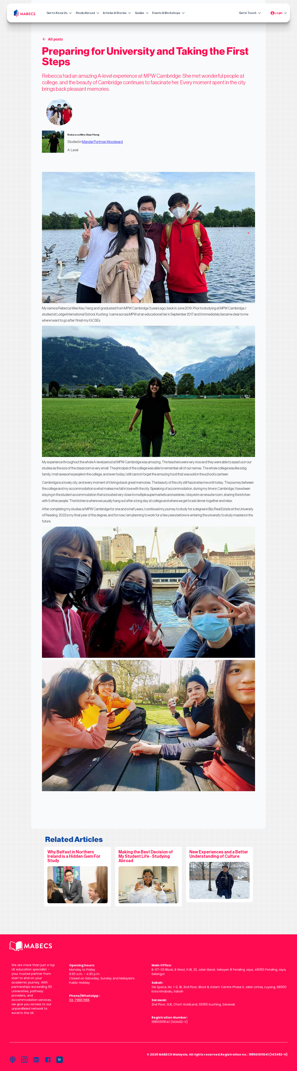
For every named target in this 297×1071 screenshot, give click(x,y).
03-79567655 (79, 1000)
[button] (58, 13)
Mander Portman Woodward (102, 142)
